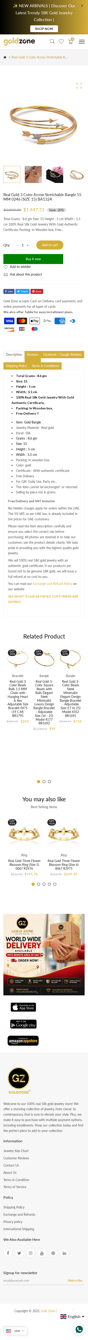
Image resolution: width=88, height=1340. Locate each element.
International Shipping (18, 1229)
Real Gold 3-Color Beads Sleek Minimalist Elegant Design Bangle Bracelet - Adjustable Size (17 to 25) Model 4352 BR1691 (70, 699)
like (10, 291)
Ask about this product (25, 274)
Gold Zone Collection (56, 1311)
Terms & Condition (16, 1180)
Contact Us (11, 1165)
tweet (24, 291)
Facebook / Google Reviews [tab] (62, 354)
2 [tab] (44, 781)
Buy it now (33, 259)
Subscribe (75, 1280)
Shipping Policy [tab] (16, 366)
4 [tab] (49, 884)
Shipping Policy (13, 1207)
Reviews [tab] (32, 354)
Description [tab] (14, 354)
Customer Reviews (16, 1158)
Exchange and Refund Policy (52, 584)
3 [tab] (49, 781)
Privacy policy (12, 1222)
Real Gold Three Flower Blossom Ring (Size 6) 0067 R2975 (64, 864)
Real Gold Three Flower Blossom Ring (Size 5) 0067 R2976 (24, 864)
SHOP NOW (44, 29)
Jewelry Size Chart (16, 1151)
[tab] (33, 360)
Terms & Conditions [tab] (45, 366)
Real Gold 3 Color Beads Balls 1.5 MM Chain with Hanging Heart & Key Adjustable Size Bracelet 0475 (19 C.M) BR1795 (17, 699)
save (38, 291)
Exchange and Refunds (19, 1214)
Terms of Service (14, 1187)
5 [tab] (54, 884)
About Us (9, 1172)
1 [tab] (38, 781)
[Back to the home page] (4, 57)
